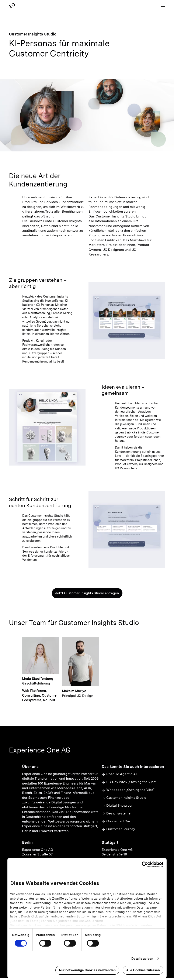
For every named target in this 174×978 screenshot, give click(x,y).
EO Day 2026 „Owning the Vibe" (131, 782)
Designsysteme (118, 813)
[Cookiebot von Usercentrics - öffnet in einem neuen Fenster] (144, 864)
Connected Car (118, 821)
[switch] (45, 943)
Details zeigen (142, 959)
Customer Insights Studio (126, 798)
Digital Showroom (120, 805)
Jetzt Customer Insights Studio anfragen (87, 593)
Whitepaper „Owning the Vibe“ (130, 790)
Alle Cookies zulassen (143, 970)
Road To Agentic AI (121, 774)
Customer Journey (120, 829)
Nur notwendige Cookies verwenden (87, 970)
